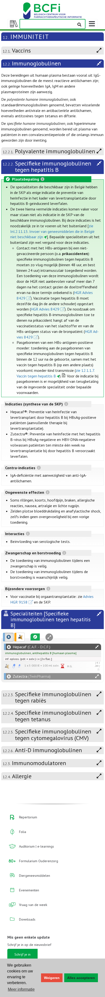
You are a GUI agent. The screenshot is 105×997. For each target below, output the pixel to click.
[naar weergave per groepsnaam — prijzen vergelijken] (7, 666)
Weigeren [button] (52, 978)
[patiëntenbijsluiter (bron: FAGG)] (19, 666)
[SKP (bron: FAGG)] (14, 666)
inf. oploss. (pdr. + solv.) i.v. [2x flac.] (28, 659)
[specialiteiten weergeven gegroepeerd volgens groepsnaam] (19, 637)
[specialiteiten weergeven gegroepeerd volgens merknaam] (8, 637)
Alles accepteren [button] (81, 978)
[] (40, 653)
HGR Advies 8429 (45, 309)
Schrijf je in (22, 954)
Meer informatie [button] (21, 989)
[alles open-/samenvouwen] (97, 647)
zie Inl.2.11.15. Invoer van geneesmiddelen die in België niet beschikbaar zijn (52, 231)
